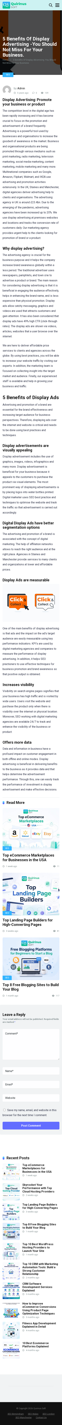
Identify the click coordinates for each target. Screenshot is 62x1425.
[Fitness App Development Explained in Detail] (11, 1338)
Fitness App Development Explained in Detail (39, 1325)
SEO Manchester (24, 1417)
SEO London (49, 1414)
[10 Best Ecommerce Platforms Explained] (11, 1357)
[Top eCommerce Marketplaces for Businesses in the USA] (31, 829)
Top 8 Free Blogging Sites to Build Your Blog (39, 1226)
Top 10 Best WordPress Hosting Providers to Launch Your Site (37, 1247)
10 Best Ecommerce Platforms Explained (35, 1345)
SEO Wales (33, 1414)
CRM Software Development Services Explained (37, 1287)
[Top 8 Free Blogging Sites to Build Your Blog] (31, 958)
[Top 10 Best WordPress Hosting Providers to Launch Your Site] (11, 1258)
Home (5, 60)
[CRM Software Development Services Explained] (11, 1298)
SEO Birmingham (16, 1414)
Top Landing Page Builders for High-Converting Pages (28, 922)
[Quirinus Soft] (14, 5)
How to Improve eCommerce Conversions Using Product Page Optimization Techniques (39, 1308)
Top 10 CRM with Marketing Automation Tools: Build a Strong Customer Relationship (40, 1269)
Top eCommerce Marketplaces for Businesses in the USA (28, 857)
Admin (21, 88)
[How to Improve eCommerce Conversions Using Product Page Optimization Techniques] (11, 1318)
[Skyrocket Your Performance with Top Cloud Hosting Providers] (11, 1199)
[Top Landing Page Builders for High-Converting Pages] (31, 894)
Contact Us (41, 1417)
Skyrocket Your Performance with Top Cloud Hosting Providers (38, 1188)
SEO (8, 74)
